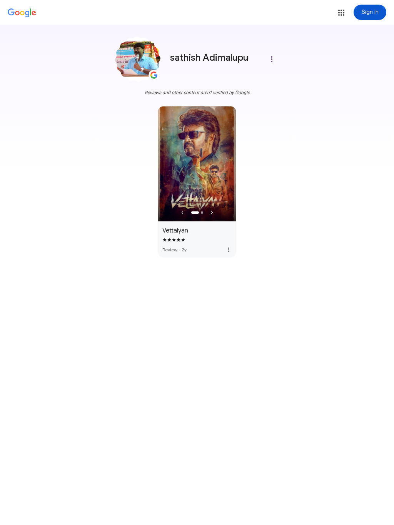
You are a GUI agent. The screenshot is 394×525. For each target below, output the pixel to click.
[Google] (22, 13)
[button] (341, 12)
